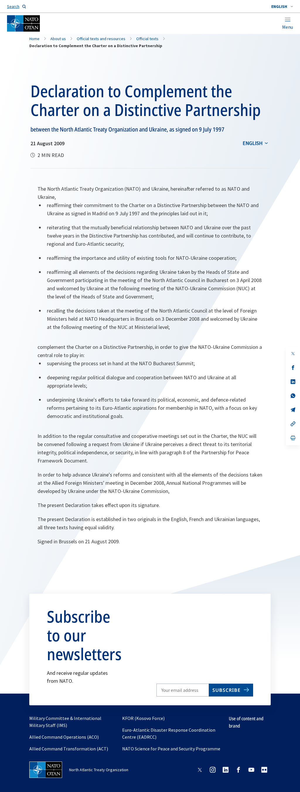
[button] (282, 6)
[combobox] (282, 6)
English (252, 143)
